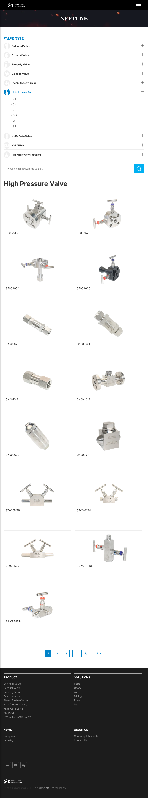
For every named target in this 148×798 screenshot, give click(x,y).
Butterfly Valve (12, 692)
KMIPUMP (9, 712)
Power (77, 700)
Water (77, 692)
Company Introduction (87, 736)
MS (14, 115)
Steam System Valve (16, 700)
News (8, 729)
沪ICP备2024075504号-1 (17, 788)
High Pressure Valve (15, 704)
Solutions (82, 677)
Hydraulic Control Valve (17, 716)
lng (76, 704)
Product (10, 677)
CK (14, 121)
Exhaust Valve (12, 687)
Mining (78, 696)
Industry (8, 740)
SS (13, 110)
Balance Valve (12, 696)
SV (13, 104)
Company (9, 736)
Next (87, 653)
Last (99, 653)
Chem (77, 687)
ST (13, 98)
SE (13, 126)
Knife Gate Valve (13, 708)
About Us (81, 729)
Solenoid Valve (12, 683)
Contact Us (80, 740)
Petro (77, 683)
